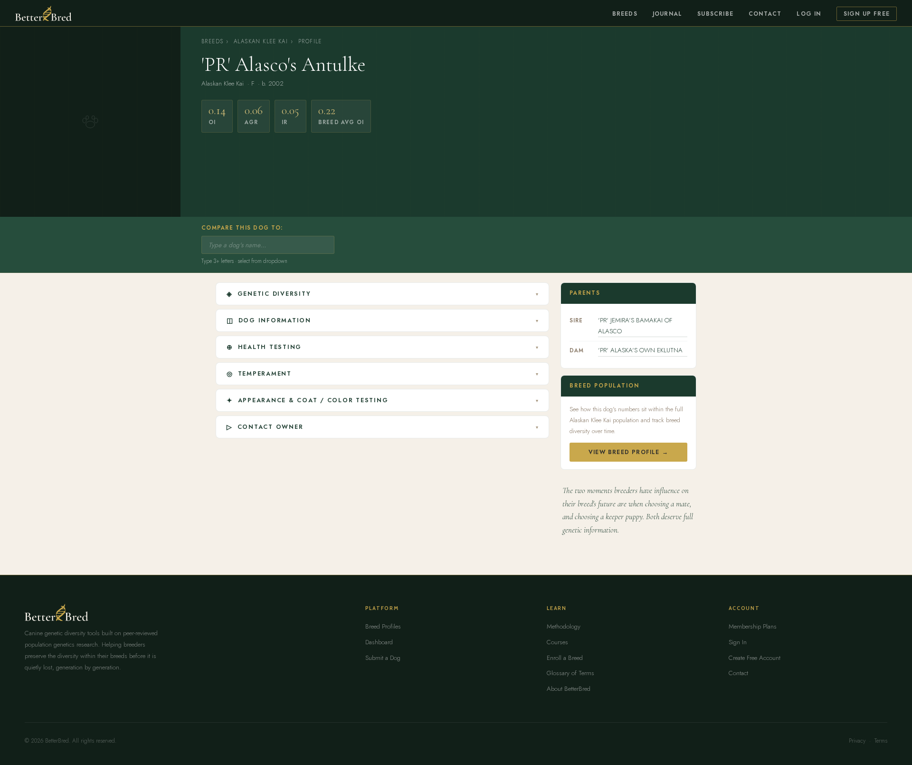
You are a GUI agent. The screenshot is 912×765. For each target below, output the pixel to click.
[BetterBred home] (43, 13)
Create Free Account (754, 657)
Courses (557, 642)
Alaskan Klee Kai (261, 41)
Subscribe (715, 14)
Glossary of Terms (570, 673)
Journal (667, 14)
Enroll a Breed (565, 657)
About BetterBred (568, 688)
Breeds (624, 14)
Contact (765, 14)
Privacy (857, 740)
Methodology (563, 626)
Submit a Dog (382, 657)
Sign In (738, 642)
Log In (809, 14)
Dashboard (379, 642)
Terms (880, 740)
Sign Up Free (867, 14)
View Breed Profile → (628, 452)
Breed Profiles (383, 626)
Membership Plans (753, 626)
